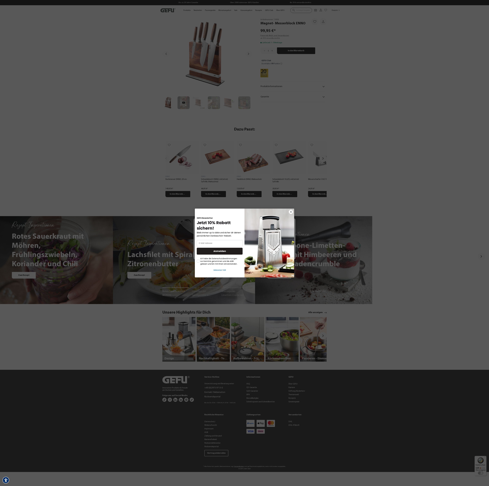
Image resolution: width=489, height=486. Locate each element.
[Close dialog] (291, 212)
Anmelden (219, 251)
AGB (224, 270)
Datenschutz (218, 270)
